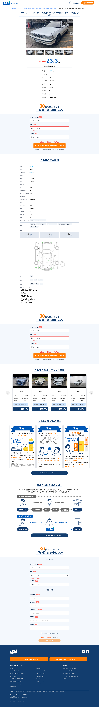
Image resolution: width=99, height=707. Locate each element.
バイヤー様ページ (40, 684)
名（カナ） (32, 602)
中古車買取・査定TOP (16, 8)
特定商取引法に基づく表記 (42, 691)
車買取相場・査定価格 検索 (28, 8)
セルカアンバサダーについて (43, 670)
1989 (51, 71)
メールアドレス (34, 609)
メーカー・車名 (34, 117)
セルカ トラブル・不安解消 (16, 684)
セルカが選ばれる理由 (15, 670)
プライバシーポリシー (19, 691)
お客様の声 (38, 668)
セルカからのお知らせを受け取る (50, 633)
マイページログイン (41, 681)
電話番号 (32, 617)
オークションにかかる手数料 (16, 678)
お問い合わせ (62, 691)
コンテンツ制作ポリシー (30, 691)
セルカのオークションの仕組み (17, 673)
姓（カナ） (32, 594)
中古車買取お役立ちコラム (69, 673)
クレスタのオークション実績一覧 (50, 8)
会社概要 (12, 691)
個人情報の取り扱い (49, 637)
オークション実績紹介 (68, 670)
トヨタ (36, 8)
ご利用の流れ (13, 676)
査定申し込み (66, 678)
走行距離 (32, 133)
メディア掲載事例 (40, 673)
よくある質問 (13, 686)
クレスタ (41, 8)
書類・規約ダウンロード (53, 691)
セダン (31, 172)
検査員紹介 (38, 678)
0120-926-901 (76, 3)
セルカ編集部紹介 (40, 676)
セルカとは (12, 668)
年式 (31, 124)
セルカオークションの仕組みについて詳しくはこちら (48, 535)
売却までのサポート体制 (15, 681)
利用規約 (43, 637)
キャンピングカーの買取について (70, 676)
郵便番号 (32, 624)
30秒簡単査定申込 (89, 3)
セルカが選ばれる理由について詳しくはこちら (48, 473)
